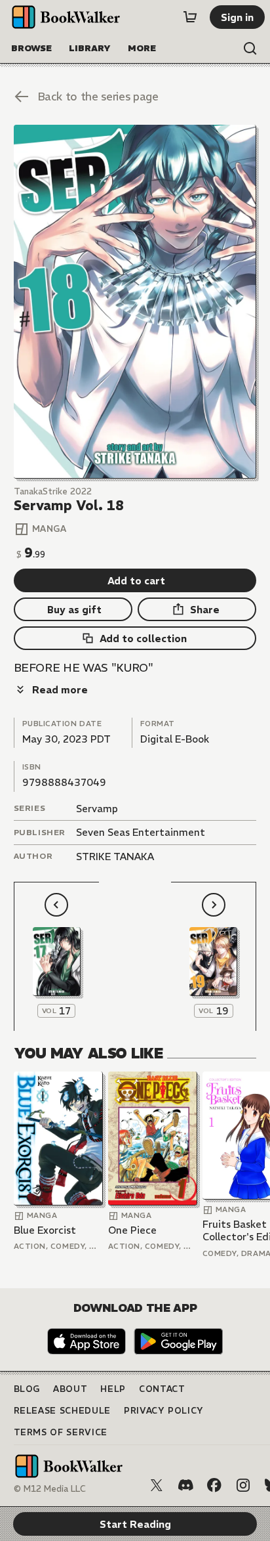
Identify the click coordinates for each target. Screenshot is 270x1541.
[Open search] (250, 48)
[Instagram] (243, 1485)
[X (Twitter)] (156, 1485)
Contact (162, 1389)
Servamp (97, 808)
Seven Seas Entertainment (140, 832)
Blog (27, 1389)
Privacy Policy (164, 1410)
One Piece (132, 1230)
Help (113, 1389)
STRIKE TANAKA (115, 856)
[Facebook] (214, 1485)
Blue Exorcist (45, 1230)
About (70, 1389)
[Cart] (190, 17)
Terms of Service (60, 1432)
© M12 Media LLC (50, 1489)
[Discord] (185, 1485)
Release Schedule (62, 1410)
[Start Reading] (135, 302)
